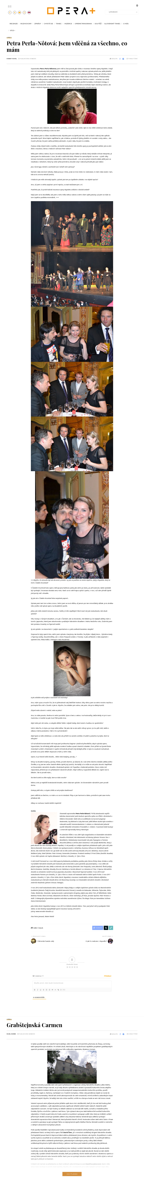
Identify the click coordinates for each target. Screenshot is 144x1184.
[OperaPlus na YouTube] (19, 12)
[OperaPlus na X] (14, 12)
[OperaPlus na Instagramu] (24, 12)
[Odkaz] (58, 990)
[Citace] (52, 990)
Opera (9, 37)
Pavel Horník (11, 1034)
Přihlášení (107, 976)
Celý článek (72, 1174)
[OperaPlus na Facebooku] (9, 12)
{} (61, 989)
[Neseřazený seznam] (49, 990)
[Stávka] (43, 990)
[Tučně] (34, 990)
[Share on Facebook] (119, 58)
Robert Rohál (12, 58)
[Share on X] (106, 928)
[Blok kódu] (55, 990)
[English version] (29, 12)
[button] (137, 5)
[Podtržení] (40, 990)
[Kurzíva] (37, 990)
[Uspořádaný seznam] (46, 990)
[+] (64, 989)
